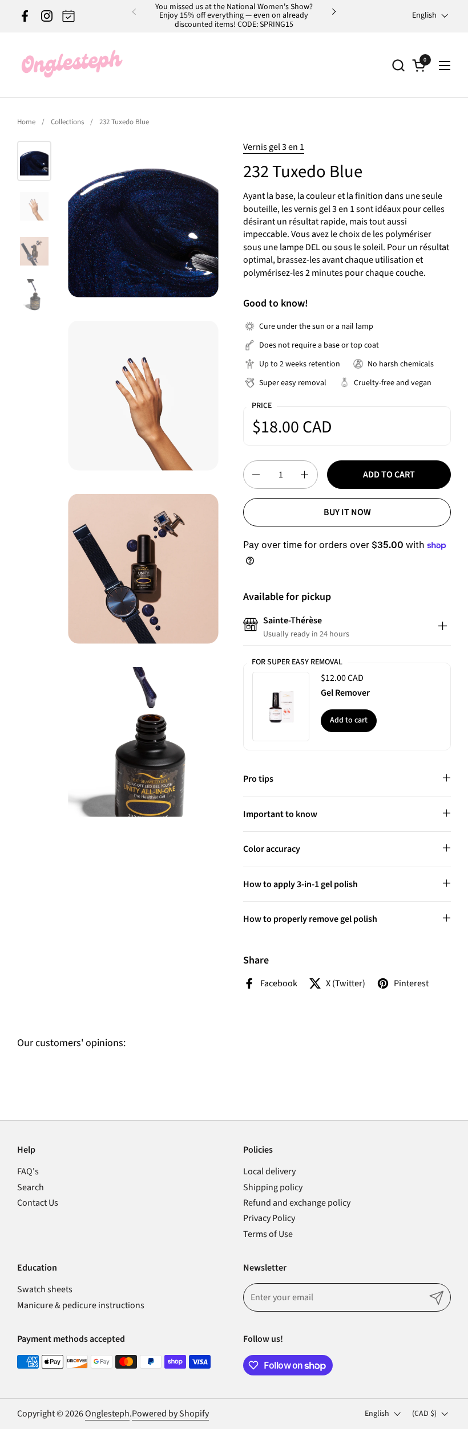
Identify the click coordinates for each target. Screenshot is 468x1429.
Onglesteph (107, 1413)
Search (30, 1187)
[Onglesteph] (71, 65)
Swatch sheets (44, 1289)
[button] (398, 65)
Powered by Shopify (170, 1413)
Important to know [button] (280, 814)
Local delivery (269, 1171)
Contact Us (37, 1203)
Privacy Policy (269, 1218)
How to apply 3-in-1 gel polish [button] (300, 884)
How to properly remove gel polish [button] (310, 919)
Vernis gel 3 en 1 (273, 147)
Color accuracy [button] (271, 849)
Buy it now (347, 512)
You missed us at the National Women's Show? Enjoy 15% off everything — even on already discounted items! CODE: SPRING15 (234, 16)
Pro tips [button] (258, 779)
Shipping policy (272, 1187)
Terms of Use (268, 1234)
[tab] (442, 627)
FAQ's (28, 1171)
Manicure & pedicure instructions (80, 1305)
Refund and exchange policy (296, 1203)
